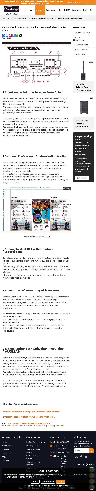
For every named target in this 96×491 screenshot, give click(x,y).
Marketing (64, 486)
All (10, 18)
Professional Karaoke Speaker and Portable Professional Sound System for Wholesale (82, 123)
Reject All (35, 481)
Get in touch (82, 178)
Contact (5, 461)
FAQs (4, 457)
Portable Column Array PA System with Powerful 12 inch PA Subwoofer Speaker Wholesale (83, 87)
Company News (19, 18)
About (39, 10)
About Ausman (8, 446)
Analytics (44, 486)
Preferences (54, 486)
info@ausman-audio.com (64, 447)
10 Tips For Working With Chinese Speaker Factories (30, 423)
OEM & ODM (64, 10)
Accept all (60, 481)
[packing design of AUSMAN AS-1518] (37, 209)
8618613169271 (67, 452)
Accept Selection (48, 481)
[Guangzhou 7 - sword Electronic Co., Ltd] (11, 9)
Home (32, 10)
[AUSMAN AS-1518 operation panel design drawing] (37, 63)
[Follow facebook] (81, 456)
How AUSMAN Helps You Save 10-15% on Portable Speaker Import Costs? (35, 426)
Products (50, 10)
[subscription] (91, 450)
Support (75, 10)
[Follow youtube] (76, 456)
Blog (85, 10)
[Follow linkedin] (85, 456)
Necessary (33, 486)
